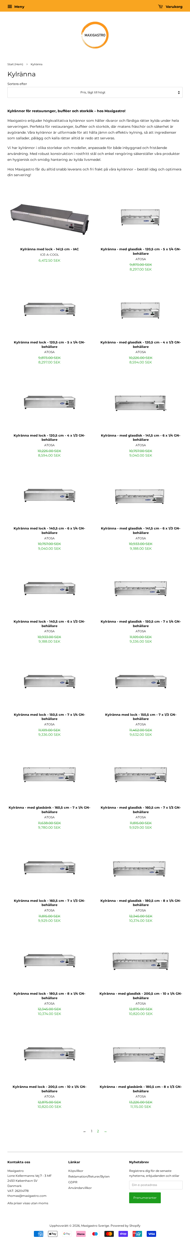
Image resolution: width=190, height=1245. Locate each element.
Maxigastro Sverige (95, 1225)
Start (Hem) (15, 64)
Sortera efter (17, 84)
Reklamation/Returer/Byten (89, 1176)
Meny (18, 6)
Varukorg (174, 6)
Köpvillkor (75, 1171)
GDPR (72, 1182)
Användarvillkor (80, 1188)
